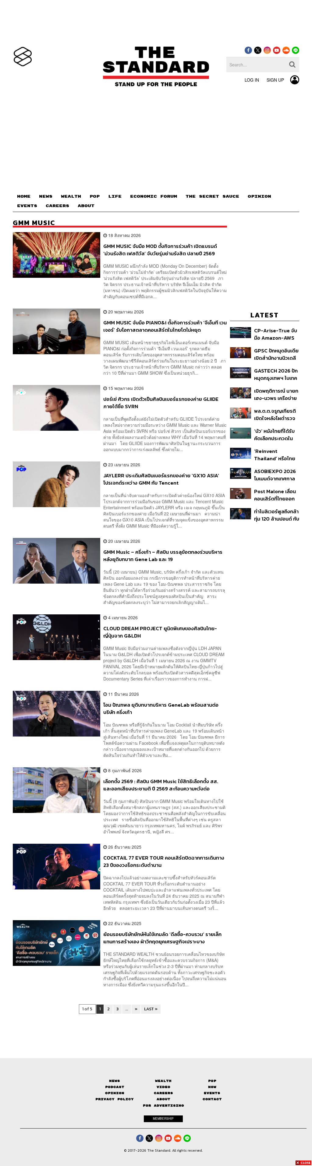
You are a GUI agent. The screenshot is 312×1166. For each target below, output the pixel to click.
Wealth (163, 1081)
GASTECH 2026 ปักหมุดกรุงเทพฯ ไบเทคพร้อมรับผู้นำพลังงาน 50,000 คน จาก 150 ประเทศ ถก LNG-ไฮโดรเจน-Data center (276, 374)
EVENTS (27, 206)
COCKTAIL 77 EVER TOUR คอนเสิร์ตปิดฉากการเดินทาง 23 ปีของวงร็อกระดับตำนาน (163, 861)
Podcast (114, 1087)
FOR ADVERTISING (163, 1105)
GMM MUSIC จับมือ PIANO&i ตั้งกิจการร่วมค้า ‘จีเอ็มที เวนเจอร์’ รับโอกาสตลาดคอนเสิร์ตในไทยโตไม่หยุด (165, 326)
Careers (163, 1093)
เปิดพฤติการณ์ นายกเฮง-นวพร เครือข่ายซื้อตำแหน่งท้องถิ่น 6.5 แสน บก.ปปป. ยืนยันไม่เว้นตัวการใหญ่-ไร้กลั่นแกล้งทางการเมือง (276, 394)
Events (212, 1093)
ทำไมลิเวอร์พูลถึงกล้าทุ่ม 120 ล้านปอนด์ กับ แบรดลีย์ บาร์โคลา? (276, 515)
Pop (212, 1081)
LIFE (115, 196)
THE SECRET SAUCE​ (212, 196)
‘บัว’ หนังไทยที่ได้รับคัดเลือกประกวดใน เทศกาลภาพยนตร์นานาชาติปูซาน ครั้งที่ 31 (276, 434)
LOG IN (252, 80)
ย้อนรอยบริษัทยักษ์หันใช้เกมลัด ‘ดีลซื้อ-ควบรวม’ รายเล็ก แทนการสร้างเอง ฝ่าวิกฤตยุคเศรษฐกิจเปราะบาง (162, 938)
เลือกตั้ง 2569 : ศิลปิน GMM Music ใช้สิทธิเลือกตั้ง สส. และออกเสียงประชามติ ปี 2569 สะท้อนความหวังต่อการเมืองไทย (160, 785)
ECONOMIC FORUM (153, 196)
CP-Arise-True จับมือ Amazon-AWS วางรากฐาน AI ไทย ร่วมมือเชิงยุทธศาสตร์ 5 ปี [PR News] (275, 334)
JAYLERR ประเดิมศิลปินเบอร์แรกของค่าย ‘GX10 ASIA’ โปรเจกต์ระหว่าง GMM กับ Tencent (161, 479)
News (114, 1081)
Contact (212, 1099)
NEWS (45, 196)
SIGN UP (275, 80)
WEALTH (71, 196)
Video (163, 1087)
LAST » (151, 1009)
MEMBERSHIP (163, 1118)
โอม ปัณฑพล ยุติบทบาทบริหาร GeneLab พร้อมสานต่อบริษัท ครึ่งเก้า (160, 708)
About (163, 1099)
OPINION (259, 196)
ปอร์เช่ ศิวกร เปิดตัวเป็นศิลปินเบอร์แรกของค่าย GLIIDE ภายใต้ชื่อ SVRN (160, 402)
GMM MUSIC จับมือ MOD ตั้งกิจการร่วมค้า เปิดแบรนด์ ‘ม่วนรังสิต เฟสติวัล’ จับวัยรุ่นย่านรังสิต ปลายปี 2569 (160, 249)
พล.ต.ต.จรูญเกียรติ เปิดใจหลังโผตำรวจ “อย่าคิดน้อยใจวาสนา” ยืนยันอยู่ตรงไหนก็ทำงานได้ (275, 414)
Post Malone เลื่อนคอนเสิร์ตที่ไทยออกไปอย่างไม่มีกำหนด (275, 495)
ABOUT (86, 206)
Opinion (114, 1093)
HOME (23, 196)
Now (212, 1087)
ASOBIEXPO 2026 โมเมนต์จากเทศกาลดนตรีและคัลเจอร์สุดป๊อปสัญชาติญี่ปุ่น (276, 475)
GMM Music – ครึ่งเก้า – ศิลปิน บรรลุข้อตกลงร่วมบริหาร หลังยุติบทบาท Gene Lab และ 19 (162, 555)
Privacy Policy (114, 1099)
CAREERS (57, 206)
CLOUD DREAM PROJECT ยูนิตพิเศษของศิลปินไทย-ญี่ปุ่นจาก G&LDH (160, 632)
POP (95, 196)
